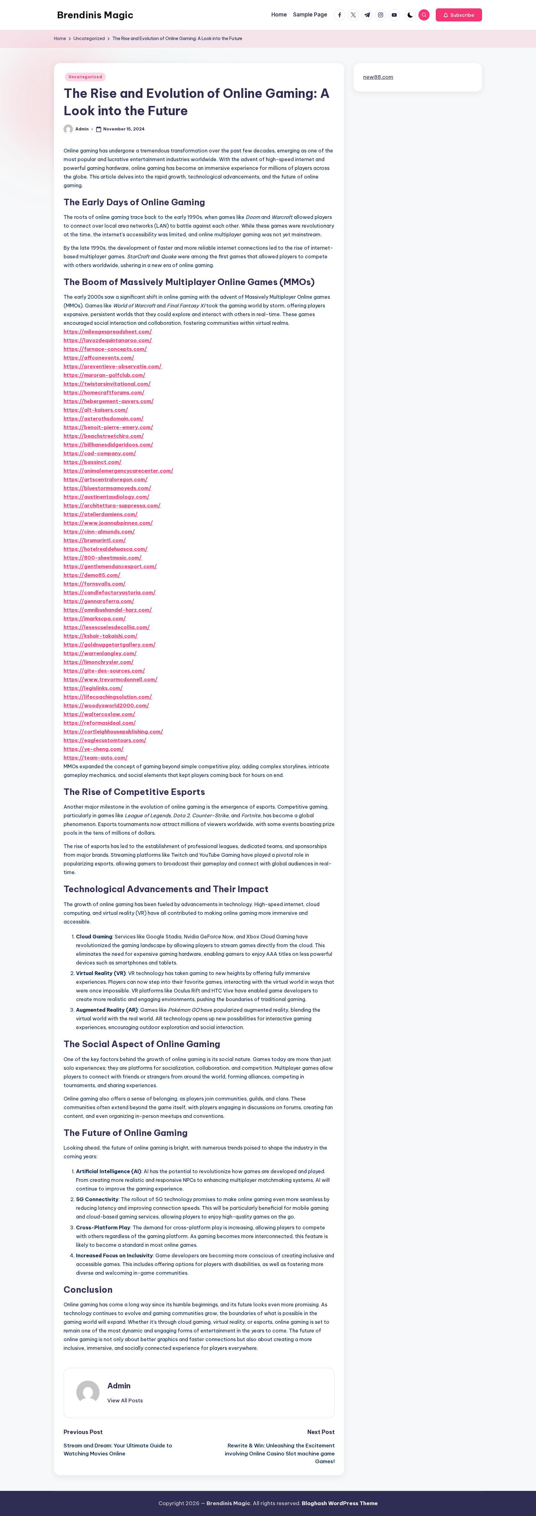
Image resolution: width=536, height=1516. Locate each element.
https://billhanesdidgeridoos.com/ (108, 445)
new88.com (378, 77)
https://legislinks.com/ (93, 688)
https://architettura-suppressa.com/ (112, 505)
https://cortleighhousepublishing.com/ (113, 731)
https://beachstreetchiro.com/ (104, 436)
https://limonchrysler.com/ (99, 662)
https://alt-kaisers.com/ (96, 410)
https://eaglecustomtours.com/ (105, 740)
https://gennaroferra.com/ (99, 601)
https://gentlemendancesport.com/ (110, 566)
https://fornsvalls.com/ (95, 584)
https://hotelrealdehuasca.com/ (106, 549)
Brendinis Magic (95, 15)
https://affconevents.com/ (99, 358)
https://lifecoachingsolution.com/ (108, 697)
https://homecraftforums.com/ (104, 392)
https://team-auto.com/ (96, 758)
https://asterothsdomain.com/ (104, 418)
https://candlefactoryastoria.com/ (110, 592)
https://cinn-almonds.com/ (99, 532)
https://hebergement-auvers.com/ (109, 401)
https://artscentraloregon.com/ (106, 479)
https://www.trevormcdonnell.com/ (111, 679)
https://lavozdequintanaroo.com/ (108, 340)
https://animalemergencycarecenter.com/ (118, 471)
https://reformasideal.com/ (100, 723)
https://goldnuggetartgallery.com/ (110, 645)
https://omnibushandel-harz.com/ (108, 610)
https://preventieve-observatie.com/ (113, 366)
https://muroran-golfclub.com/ (104, 375)
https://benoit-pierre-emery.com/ (108, 427)
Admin (119, 1385)
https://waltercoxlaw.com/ (99, 714)
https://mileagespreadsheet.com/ (108, 332)
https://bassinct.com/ (93, 462)
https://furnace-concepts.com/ (105, 349)
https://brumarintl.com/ (95, 540)
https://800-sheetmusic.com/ (103, 558)
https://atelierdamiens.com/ (101, 514)
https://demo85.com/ (92, 575)
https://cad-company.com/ (100, 453)
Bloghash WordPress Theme (340, 1503)
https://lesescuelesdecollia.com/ (107, 627)
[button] (459, 14)
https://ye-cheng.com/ (94, 749)
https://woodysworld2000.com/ (106, 705)
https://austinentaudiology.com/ (107, 497)
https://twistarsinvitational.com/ (107, 384)
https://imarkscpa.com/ (95, 618)
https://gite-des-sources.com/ (104, 671)
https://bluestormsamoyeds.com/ (107, 488)
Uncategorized (85, 77)
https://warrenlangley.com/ (100, 653)
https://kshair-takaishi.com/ (101, 636)
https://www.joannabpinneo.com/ (108, 523)
